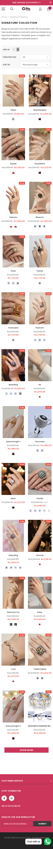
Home (4, 17)
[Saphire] (8, 283)
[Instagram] (11, 798)
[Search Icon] (11, 9)
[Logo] (26, 9)
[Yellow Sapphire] (11, 624)
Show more (26, 750)
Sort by (6, 64)
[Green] (15, 624)
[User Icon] (40, 9)
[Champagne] (13, 119)
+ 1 (49, 511)
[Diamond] (40, 119)
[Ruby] (13, 340)
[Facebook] (4, 798)
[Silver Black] (42, 450)
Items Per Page (9, 57)
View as (6, 49)
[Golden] (13, 681)
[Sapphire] (11, 226)
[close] (50, 2)
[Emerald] (35, 226)
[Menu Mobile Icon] (3, 9)
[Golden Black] (37, 450)
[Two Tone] (13, 738)
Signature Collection (19, 17)
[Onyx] (15, 226)
